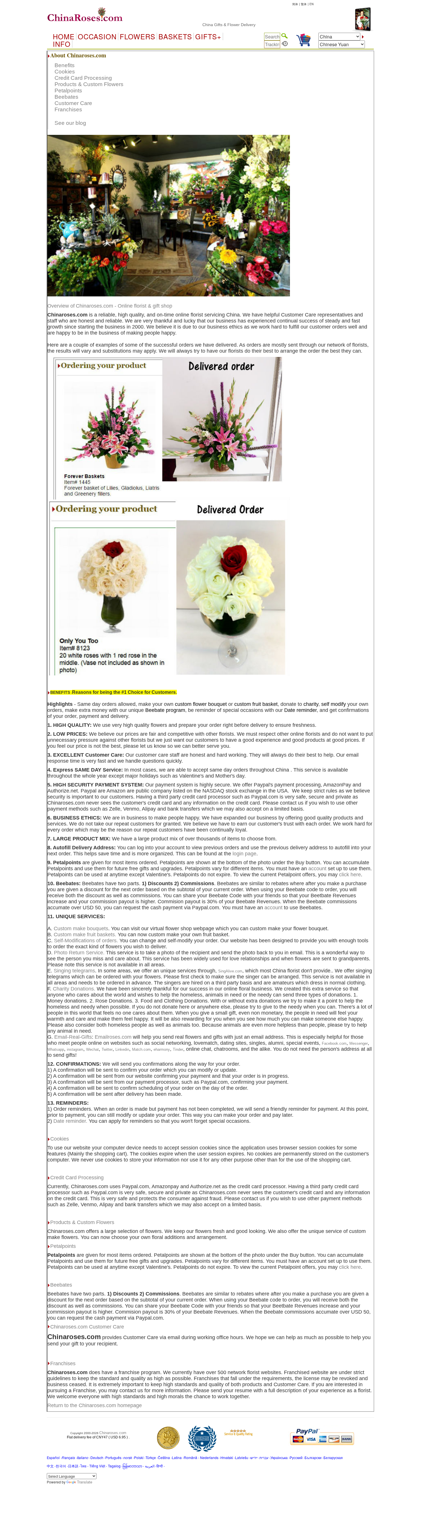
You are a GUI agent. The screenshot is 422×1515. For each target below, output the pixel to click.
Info (62, 44)
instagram (75, 1049)
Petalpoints (68, 91)
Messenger (358, 1043)
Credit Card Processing (83, 78)
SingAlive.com (230, 971)
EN (311, 4)
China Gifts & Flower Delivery (193, 24)
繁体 (304, 4)
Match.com (141, 1049)
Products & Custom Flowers (89, 84)
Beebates (66, 97)
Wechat (92, 1049)
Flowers (137, 36)
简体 (295, 4)
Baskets (175, 36)
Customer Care (73, 103)
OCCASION (97, 36)
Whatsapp (55, 1049)
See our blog (70, 123)
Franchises (68, 109)
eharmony (162, 1049)
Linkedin (122, 1049)
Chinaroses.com (112, 1433)
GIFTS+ (208, 36)
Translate (84, 1482)
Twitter (107, 1049)
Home (64, 36)
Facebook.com (334, 1043)
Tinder (178, 1049)
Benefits (65, 65)
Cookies (65, 72)
